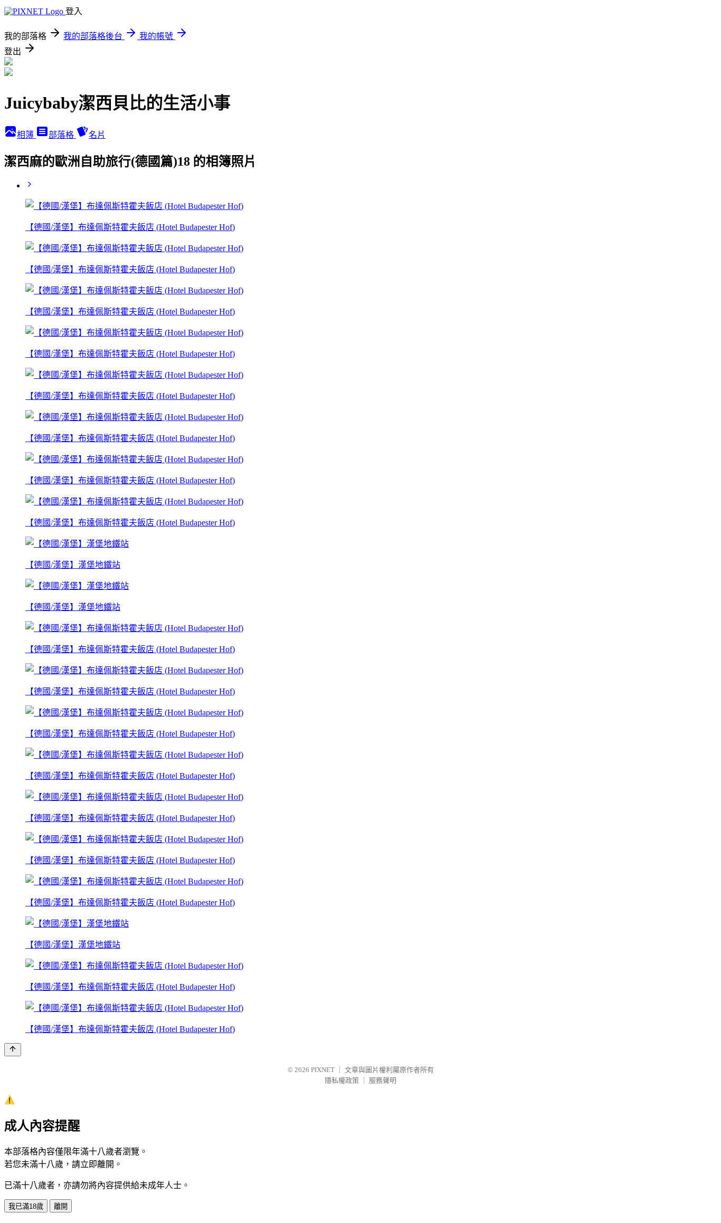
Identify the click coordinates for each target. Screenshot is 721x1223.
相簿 (26, 134)
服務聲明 (382, 1080)
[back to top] (12, 1049)
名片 (97, 134)
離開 (61, 1206)
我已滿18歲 (25, 1206)
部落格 (62, 134)
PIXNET (323, 1070)
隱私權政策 (342, 1080)
